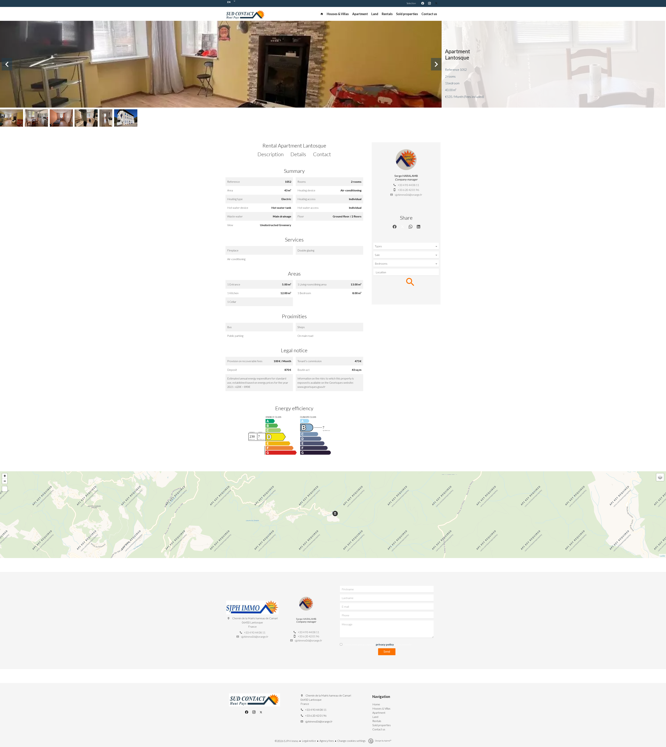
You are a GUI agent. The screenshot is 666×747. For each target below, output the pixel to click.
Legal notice (309, 740)
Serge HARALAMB (406, 175)
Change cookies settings (351, 740)
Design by (383, 740)
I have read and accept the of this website (378, 644)
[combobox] (406, 246)
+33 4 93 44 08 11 (408, 185)
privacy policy (385, 644)
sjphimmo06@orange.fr (408, 194)
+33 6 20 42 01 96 (408, 189)
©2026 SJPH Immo (286, 740)
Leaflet (662, 556)
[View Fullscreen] (4, 488)
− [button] (5, 481)
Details (298, 154)
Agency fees (326, 740)
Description (271, 154)
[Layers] (660, 477)
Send (386, 651)
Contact (322, 154)
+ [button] (5, 476)
